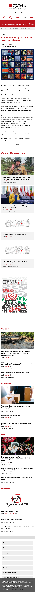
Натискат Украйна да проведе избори (14, 234)
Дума (6, 44)
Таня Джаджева (8, 513)
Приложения (7, 28)
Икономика (6, 383)
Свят (3, 434)
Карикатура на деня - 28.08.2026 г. (12, 519)
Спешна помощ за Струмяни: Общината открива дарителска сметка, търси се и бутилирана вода (15, 353)
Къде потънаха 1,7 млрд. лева (10, 415)
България (5, 329)
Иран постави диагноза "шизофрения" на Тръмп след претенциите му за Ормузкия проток (16, 459)
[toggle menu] (31, 17)
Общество (5, 489)
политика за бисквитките (8, 586)
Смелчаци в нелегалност (10, 511)
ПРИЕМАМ (5, 589)
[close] (34, 579)
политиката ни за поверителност (24, 586)
